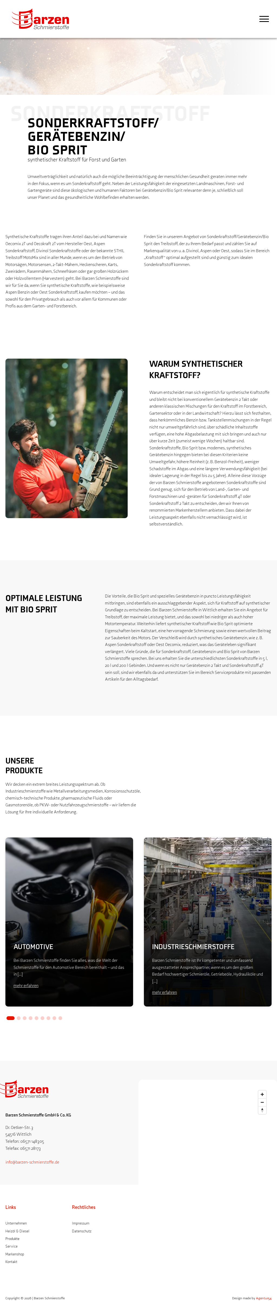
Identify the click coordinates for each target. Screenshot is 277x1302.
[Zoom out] (262, 1102)
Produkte (12, 1238)
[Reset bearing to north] (262, 1110)
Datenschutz (81, 1231)
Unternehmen (16, 1223)
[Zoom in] (262, 1094)
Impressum (80, 1223)
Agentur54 (264, 1298)
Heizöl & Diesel (17, 1231)
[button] (10, 1018)
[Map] (208, 1185)
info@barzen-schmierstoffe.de (32, 1162)
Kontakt (11, 1261)
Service (11, 1246)
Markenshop (14, 1254)
